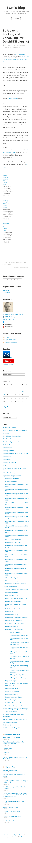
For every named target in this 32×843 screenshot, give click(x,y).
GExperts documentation (10, 586)
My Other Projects (8, 364)
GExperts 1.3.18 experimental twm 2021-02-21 (17, 522)
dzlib (4, 465)
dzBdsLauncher (7, 448)
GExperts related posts (10, 342)
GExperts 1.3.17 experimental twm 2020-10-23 (17, 517)
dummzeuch (8, 45)
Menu (17, 19)
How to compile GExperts (12, 688)
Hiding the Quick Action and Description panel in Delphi (17, 684)
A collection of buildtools (10, 427)
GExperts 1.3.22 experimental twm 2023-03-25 (17, 536)
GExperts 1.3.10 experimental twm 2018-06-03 (17, 485)
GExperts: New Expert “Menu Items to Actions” (14, 775)
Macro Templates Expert (12, 691)
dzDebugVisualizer (8, 450)
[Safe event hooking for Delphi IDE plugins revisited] (9, 210)
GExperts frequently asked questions (15, 584)
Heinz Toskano (13, 99)
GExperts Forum (10, 767)
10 (22, 391)
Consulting (6, 433)
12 (4, 395)
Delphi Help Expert (8, 439)
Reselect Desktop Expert (12, 700)
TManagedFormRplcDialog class (19, 675)
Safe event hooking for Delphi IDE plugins (15, 719)
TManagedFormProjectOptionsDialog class (19, 671)
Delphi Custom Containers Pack (12, 436)
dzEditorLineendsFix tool (10, 462)
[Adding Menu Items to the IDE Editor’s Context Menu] (9, 186)
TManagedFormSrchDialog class (19, 678)
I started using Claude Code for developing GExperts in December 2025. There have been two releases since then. (16, 794)
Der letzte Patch (7, 748)
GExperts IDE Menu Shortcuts (11, 812)
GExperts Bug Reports (11, 578)
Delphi (17, 45)
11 (26, 391)
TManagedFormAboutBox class (19, 635)
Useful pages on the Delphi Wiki (12, 728)
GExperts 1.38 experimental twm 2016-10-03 (16, 560)
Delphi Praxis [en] (9, 317)
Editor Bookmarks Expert (12, 609)
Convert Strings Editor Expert (13, 601)
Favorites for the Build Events (13, 620)
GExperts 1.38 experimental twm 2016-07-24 (16, 551)
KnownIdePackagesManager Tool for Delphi (15, 709)
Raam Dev (24, 837)
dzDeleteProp (6, 456)
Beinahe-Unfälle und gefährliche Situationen (15, 430)
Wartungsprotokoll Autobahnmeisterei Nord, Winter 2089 (15, 758)
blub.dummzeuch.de (8, 319)
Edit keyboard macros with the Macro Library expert (15, 605)
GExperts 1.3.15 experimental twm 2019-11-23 (17, 508)
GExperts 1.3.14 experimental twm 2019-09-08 (17, 503)
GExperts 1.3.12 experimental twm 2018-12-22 (17, 494)
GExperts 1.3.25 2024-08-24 (13, 540)
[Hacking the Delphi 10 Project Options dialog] (9, 233)
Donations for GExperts (12, 478)
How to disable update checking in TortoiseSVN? (14, 264)
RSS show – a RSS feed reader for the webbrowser (13, 715)
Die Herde (6, 753)
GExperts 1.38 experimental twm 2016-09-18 (16, 555)
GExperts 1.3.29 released (10, 770)
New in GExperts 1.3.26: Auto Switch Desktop (13, 802)
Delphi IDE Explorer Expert (11, 442)
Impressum (6, 290)
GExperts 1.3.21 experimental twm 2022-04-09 (17, 531)
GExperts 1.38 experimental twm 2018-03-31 (16, 574)
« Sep (4, 407)
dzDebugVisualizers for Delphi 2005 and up (15, 453)
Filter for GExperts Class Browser (14, 623)
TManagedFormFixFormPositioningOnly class (19, 648)
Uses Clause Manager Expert (13, 706)
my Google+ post (20, 54)
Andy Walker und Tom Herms (11, 737)
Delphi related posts (10, 339)
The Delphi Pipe (7, 725)
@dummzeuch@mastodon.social (13, 314)
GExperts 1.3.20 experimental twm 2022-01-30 (17, 526)
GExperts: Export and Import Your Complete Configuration (15, 781)
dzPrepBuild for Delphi (9, 473)
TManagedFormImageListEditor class (19, 652)
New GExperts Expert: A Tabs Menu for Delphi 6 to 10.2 (14, 787)
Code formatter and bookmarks (11, 821)
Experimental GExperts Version (12, 476)
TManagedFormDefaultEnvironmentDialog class (19, 643)
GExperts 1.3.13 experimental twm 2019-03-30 (17, 499)
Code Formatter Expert (11, 595)
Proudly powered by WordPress (13, 835)
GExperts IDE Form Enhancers (14, 629)
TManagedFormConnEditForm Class (19, 639)
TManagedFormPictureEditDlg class (19, 666)
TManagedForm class (14, 632)
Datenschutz (6, 292)
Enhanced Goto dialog (11, 614)
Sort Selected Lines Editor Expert (14, 703)
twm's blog (16, 8)
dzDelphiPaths (7, 459)
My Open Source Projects (10, 711)
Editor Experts (9, 612)
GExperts (22, 45)
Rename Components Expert (13, 697)
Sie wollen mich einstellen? (10, 722)
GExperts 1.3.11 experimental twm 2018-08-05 (17, 490)
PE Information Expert (11, 694)
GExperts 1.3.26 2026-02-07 (13, 543)
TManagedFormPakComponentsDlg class (19, 657)
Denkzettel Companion (9, 445)
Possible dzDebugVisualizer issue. (12, 816)
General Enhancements (11, 626)
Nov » (9, 407)
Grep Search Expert (10, 681)
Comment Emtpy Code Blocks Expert (16, 598)
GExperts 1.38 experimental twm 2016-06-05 (16, 546)
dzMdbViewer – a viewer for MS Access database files (14, 469)
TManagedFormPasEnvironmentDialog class (19, 662)
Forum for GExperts (11, 481)
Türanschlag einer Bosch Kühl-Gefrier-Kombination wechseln (14, 743)
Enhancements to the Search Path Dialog (16, 617)
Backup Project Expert (11, 592)
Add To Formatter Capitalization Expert (16, 589)
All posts (6, 337)
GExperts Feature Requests (13, 581)
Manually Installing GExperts (11, 807)
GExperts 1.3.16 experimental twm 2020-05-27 (17, 513)
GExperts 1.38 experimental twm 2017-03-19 (16, 569)
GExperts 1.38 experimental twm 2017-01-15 (16, 565)
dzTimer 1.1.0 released (21, 268)
